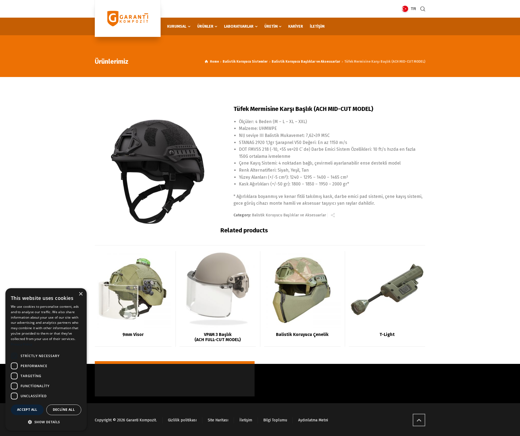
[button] (46, 422)
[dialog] (46, 359)
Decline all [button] (64, 409)
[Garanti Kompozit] (128, 18)
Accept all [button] (27, 409)
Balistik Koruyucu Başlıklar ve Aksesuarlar (306, 61)
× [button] (81, 294)
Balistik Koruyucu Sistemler (245, 61)
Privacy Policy (21, 344)
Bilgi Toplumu (275, 420)
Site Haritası (218, 420)
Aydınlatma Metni (313, 420)
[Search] (421, 9)
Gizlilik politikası (182, 420)
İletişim (245, 420)
